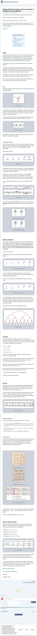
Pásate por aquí (6, 568)
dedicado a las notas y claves (13, 24)
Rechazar (26, 629)
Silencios (14, 42)
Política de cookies (12, 633)
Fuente (24, 502)
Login (35, 595)
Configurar (32, 629)
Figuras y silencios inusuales (17, 45)
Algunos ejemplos (17, 44)
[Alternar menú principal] (35, 2)
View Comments (18, 614)
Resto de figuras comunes (18, 39)
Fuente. (23, 467)
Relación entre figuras (16, 40)
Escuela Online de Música (11, 2)
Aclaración (15, 41)
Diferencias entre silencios (18, 43)
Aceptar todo (20, 629)
